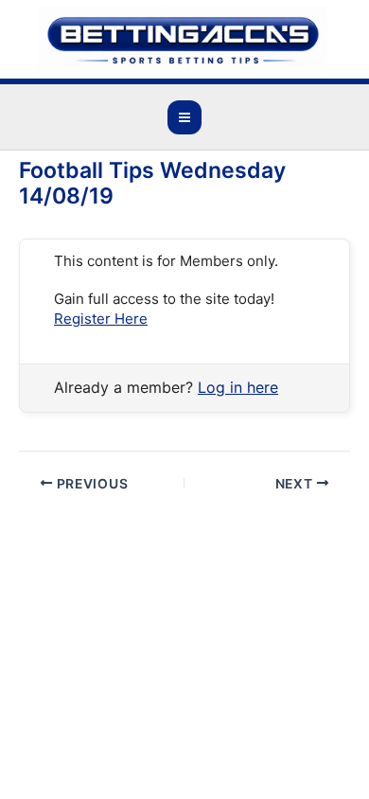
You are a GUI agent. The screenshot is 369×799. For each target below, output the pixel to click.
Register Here (101, 319)
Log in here (238, 387)
